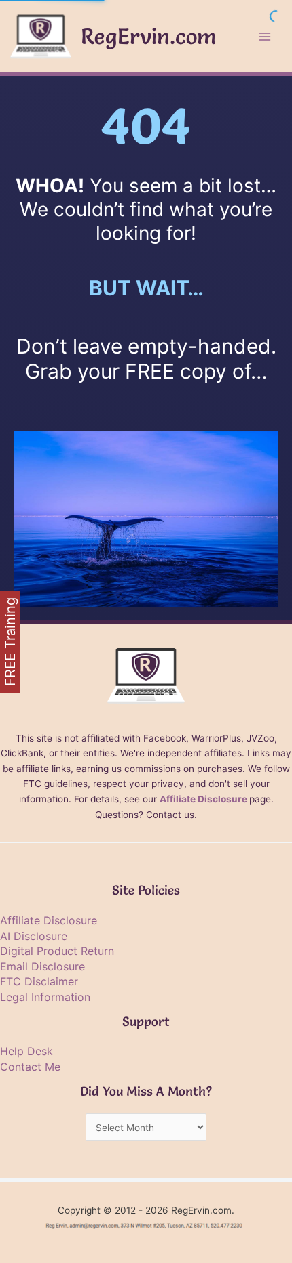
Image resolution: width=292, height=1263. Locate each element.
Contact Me (30, 1066)
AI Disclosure (33, 936)
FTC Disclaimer (39, 981)
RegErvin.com (148, 36)
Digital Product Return (57, 951)
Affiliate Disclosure (203, 799)
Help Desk (26, 1051)
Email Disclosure (42, 966)
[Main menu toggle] (265, 36)
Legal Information (45, 997)
